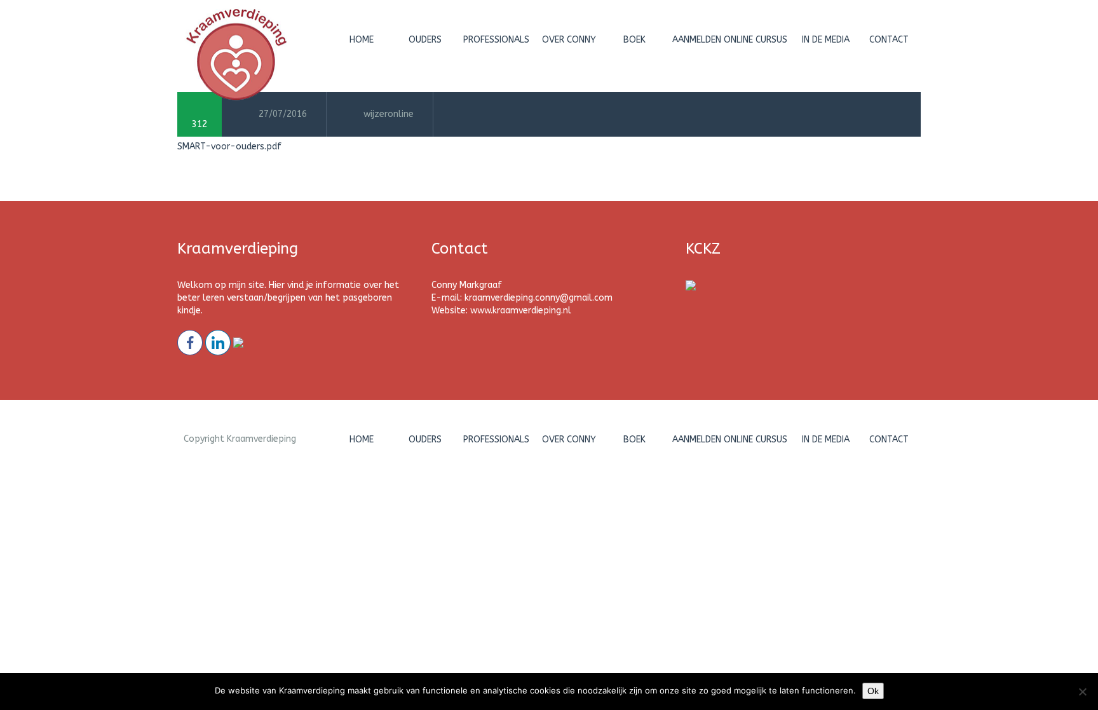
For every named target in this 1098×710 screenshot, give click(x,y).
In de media (826, 39)
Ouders (425, 39)
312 (199, 124)
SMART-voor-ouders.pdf (229, 146)
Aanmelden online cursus (729, 39)
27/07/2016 (283, 114)
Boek (634, 39)
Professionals (496, 39)
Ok (873, 691)
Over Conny (569, 39)
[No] (1082, 691)
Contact (889, 39)
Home (361, 39)
